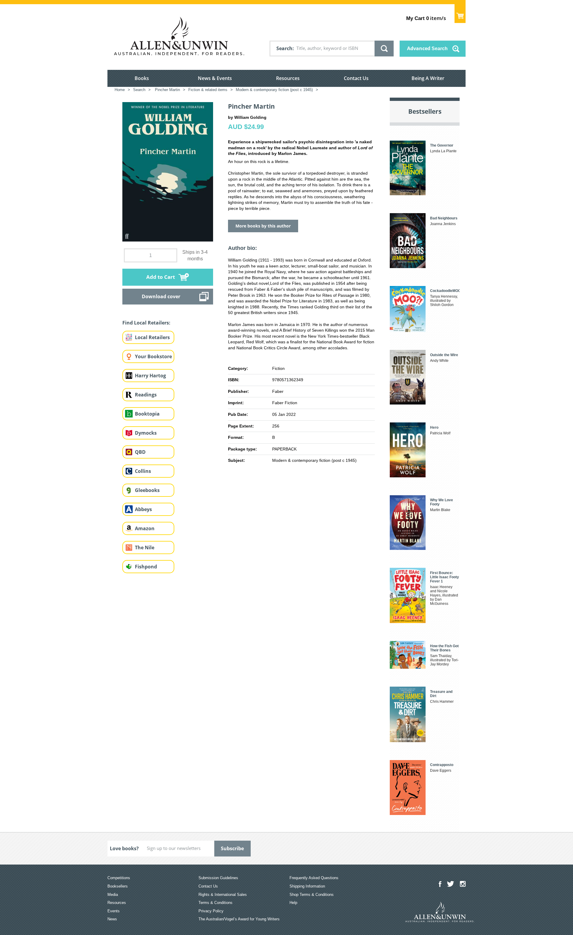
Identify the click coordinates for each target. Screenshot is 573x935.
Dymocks (146, 433)
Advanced (427, 48)
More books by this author (263, 226)
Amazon (145, 528)
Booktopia (147, 413)
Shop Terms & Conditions (311, 894)
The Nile (144, 547)
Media (112, 894)
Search (284, 48)
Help (293, 902)
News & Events (215, 78)
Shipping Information (307, 886)
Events (113, 911)
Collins (143, 471)
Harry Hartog (150, 375)
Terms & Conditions (215, 902)
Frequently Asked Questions (313, 878)
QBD (140, 452)
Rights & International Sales (222, 894)
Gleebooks (147, 490)
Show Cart (460, 13)
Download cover (161, 296)
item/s (426, 18)
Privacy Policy (211, 911)
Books (142, 78)
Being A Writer (428, 78)
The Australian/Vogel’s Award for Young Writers (239, 919)
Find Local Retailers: (146, 322)
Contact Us (356, 78)
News (112, 919)
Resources (288, 78)
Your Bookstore (153, 356)
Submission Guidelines (218, 878)
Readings (146, 394)
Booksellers (117, 886)
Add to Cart (160, 276)
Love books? (124, 848)
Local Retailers (152, 337)
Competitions (118, 878)
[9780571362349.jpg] (167, 171)
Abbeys (143, 509)
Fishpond (146, 566)
